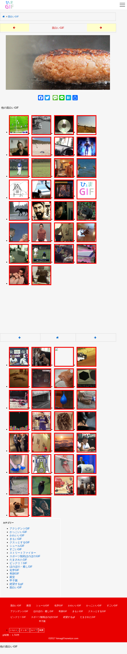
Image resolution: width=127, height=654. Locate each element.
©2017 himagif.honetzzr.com (63, 638)
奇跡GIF (14, 573)
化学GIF (14, 570)
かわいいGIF (17, 535)
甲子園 (14, 580)
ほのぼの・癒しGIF (21, 566)
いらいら (14, 630)
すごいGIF (16, 549)
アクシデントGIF (20, 528)
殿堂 (12, 577)
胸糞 (41, 630)
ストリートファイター (23, 552)
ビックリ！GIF (18, 563)
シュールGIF (17, 545)
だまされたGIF (18, 559)
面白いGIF (13, 16)
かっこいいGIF (18, 532)
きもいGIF (16, 538)
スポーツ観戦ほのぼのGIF (25, 556)
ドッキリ (24, 630)
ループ (34, 630)
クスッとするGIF (20, 542)
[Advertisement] (58, 307)
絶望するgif (16, 584)
